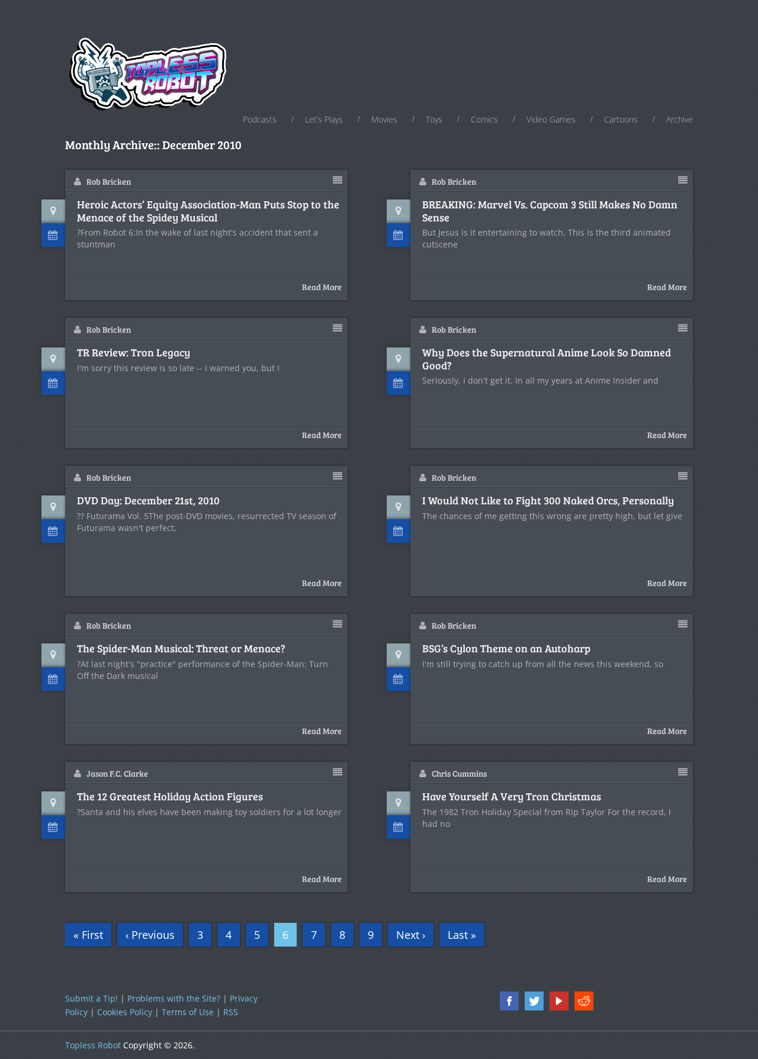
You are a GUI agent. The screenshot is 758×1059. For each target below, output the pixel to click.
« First (88, 935)
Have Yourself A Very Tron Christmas (511, 796)
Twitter (534, 1001)
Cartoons (621, 119)
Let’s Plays (324, 119)
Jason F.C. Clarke (117, 773)
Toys (434, 119)
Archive (679, 119)
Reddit (583, 1001)
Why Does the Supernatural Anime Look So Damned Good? (546, 359)
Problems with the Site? (173, 998)
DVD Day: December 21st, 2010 (148, 500)
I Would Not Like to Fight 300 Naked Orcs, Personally (548, 500)
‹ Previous (150, 935)
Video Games (551, 119)
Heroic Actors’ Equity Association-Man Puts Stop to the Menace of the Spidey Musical (208, 211)
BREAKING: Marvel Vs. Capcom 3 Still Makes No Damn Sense (549, 211)
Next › (410, 935)
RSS (230, 1012)
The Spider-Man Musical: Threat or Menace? (181, 648)
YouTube (559, 1001)
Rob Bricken (108, 181)
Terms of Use (188, 1012)
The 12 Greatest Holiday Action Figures (170, 796)
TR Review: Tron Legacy (133, 352)
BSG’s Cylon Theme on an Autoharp (506, 648)
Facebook (509, 1001)
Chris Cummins (459, 773)
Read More (322, 286)
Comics (484, 119)
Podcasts (260, 119)
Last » (462, 935)
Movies (384, 119)
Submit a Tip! (91, 998)
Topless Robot (93, 1045)
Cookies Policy (124, 1012)
